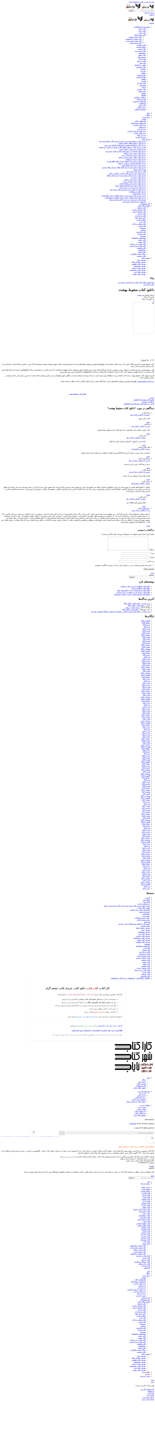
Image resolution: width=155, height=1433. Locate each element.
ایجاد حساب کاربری (147, 1389)
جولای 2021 (146, 725)
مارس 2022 (146, 709)
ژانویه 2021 (146, 737)
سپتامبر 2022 (145, 697)
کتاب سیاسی (141, 256)
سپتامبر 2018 (145, 774)
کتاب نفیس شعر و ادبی (133, 41)
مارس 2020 (146, 756)
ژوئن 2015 (146, 844)
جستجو (151, 575)
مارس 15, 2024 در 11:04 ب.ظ (139, 460)
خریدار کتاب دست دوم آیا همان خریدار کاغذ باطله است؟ (126, 161)
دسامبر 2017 (145, 790)
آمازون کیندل (141, 99)
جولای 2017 (146, 800)
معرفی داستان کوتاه (139, 262)
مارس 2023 (146, 685)
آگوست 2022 (145, 699)
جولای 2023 (146, 677)
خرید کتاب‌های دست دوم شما (85, 1017)
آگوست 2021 (145, 723)
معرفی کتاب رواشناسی (137, 270)
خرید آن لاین (141, 129)
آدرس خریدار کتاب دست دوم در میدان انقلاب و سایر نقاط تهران (123, 196)
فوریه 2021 (146, 735)
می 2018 (147, 780)
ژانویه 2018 (146, 788)
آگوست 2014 (145, 862)
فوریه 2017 (146, 810)
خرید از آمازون (140, 137)
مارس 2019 (146, 766)
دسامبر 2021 (145, 715)
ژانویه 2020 (146, 760)
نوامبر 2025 (146, 637)
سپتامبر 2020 (145, 745)
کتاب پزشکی (145, 974)
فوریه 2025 (146, 641)
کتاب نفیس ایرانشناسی (133, 39)
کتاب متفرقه (141, 45)
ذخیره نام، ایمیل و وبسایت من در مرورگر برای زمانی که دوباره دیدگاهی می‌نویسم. (123, 565)
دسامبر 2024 (145, 645)
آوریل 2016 (146, 830)
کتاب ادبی (142, 222)
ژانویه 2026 (146, 633)
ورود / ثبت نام (145, 1376)
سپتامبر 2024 (145, 649)
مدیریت (143, 71)
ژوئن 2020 (146, 752)
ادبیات (144, 87)
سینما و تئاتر (141, 57)
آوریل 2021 (146, 731)
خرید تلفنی (142, 127)
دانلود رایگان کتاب (144, 282)
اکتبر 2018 (146, 772)
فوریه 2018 (146, 786)
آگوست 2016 (145, 822)
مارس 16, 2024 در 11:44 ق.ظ (139, 472)
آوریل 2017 (146, 806)
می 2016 (147, 828)
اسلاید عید (146, 902)
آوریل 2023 (146, 683)
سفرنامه (143, 85)
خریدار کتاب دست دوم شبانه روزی (133, 155)
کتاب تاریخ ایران (140, 216)
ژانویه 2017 (146, 812)
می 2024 (147, 657)
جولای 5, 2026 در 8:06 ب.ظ (136, 499)
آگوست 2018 (145, 776)
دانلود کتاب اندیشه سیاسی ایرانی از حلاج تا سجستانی (132, 594)
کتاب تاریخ (142, 29)
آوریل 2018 (146, 782)
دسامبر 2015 (145, 838)
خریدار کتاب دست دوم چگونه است (133, 165)
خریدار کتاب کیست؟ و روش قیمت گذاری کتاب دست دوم (126, 151)
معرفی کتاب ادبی (139, 272)
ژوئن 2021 (146, 727)
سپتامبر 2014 (145, 860)
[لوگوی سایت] (147, 8)
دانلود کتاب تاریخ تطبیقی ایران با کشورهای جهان (133, 590)
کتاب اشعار (142, 252)
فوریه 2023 (146, 687)
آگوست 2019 (145, 762)
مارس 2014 (146, 872)
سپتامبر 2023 (145, 673)
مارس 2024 (146, 661)
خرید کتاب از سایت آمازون (136, 131)
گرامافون (142, 103)
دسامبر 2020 (145, 739)
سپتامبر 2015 (145, 840)
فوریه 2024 (146, 663)
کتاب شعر (142, 105)
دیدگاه (151, 550)
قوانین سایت (141, 1109)
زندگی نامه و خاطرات (138, 254)
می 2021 (147, 729)
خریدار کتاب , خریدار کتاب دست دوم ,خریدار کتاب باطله (126, 175)
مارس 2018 (146, 784)
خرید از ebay (141, 135)
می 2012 (147, 886)
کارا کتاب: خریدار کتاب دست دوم (134, 202)
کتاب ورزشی (141, 61)
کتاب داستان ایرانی (139, 212)
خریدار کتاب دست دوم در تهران (135, 179)
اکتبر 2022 (146, 695)
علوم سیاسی (141, 75)
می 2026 (147, 627)
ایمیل (151, 557)
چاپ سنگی (142, 91)
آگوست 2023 (145, 675)
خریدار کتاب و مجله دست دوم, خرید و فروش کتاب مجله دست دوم (122, 141)
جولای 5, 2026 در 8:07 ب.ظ (136, 438)
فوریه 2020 (146, 758)
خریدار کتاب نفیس (139, 169)
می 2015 (147, 846)
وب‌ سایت (150, 561)
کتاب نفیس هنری (136, 43)
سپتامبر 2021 (145, 721)
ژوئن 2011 (146, 888)
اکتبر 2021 (146, 719)
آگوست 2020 (145, 747)
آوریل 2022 (146, 707)
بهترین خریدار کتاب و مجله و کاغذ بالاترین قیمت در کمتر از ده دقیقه (122, 147)
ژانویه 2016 (146, 836)
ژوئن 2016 (146, 826)
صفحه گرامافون (140, 109)
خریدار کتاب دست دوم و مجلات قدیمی (132, 183)
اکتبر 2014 (146, 858)
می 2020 (147, 754)
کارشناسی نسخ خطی (138, 123)
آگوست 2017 (145, 798)
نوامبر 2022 (146, 693)
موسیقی (143, 236)
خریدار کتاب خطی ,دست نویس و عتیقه (132, 157)
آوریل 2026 (146, 629)
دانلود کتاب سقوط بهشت (77, 394)
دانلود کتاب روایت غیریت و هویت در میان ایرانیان (133, 592)
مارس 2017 (146, 808)
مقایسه (147, 1374)
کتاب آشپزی (141, 234)
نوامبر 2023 (146, 669)
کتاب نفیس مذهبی (135, 37)
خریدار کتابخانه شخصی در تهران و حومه (132, 163)
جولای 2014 (146, 864)
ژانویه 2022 (146, 713)
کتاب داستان (141, 208)
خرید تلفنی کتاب (140, 1111)
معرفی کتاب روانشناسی (141, 938)
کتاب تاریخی (141, 214)
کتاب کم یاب (141, 83)
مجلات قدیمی (141, 47)
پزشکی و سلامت (140, 97)
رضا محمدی (146, 508)
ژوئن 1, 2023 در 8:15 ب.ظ (141, 426)
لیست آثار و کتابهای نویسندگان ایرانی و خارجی (134, 924)
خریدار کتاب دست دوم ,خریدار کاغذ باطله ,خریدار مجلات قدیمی (124, 167)
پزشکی (143, 230)
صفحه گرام (81, 994)
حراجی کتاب (141, 107)
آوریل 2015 (146, 848)
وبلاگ (144, 1080)
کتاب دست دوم (140, 51)
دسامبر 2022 (145, 691)
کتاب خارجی (141, 89)
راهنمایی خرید (145, 1105)
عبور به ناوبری (149, 2)
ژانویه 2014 (146, 876)
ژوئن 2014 (146, 866)
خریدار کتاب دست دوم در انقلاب (134, 153)
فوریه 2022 (146, 711)
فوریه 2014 (146, 874)
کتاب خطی (142, 55)
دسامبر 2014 (145, 854)
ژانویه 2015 (146, 852)
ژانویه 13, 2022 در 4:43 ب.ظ (140, 415)
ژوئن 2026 (146, 625)
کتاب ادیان (142, 59)
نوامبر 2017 (146, 792)
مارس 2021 (146, 733)
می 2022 (147, 705)
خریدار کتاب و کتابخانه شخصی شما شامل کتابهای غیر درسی (125, 145)
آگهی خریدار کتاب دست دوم (136, 171)
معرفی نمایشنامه (140, 266)
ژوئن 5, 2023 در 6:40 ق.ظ (141, 449)
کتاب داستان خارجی (139, 210)
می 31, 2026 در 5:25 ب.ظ (141, 510)
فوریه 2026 (146, 631)
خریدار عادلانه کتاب (139, 194)
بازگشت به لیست (148, 402)
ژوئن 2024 (146, 655)
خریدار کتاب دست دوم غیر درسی (134, 181)
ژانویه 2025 (146, 643)
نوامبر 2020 (146, 741)
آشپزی (143, 81)
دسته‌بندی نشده (144, 912)
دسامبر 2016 (145, 814)
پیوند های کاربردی (144, 1091)
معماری (143, 69)
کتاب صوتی (142, 242)
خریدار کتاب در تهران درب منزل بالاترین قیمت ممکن (127, 200)
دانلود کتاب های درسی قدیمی (140, 910)
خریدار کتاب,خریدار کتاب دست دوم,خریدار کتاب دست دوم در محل (127, 906)
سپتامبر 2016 (145, 820)
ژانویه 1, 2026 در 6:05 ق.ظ (140, 483)
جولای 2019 (146, 764)
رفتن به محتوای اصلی (136, 2)
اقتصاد (143, 79)
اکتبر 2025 (146, 639)
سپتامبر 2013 (145, 882)
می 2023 (147, 681)
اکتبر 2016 (146, 818)
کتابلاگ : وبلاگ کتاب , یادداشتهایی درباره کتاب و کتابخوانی (130, 978)
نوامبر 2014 (146, 856)
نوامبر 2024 (146, 647)
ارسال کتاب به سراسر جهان (136, 1101)
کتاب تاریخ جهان (140, 218)
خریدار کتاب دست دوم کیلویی (135, 159)
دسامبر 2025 (145, 635)
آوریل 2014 (146, 870)
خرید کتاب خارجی (139, 125)
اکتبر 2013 (146, 880)
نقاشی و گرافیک (140, 65)
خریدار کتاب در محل (132, 607)
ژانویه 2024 (146, 665)
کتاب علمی (142, 240)
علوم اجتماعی (141, 77)
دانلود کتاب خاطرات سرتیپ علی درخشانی (135, 586)
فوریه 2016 (146, 834)
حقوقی (143, 93)
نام (152, 553)
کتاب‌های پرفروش (139, 101)
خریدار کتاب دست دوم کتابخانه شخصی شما (130, 185)
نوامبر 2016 (146, 816)
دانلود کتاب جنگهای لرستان (140, 588)
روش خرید (146, 916)
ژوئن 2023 (146, 679)
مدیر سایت (141, 295)
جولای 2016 (146, 824)
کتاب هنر (143, 63)
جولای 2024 (146, 653)
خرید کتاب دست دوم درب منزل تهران (132, 187)
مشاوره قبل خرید (139, 1115)
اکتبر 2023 (146, 671)
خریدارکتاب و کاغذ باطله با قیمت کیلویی (132, 143)
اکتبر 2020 (146, 743)
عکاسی (143, 73)
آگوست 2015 (145, 842)
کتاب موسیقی (141, 67)
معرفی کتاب (141, 1084)
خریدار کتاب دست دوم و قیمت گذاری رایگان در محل (127, 173)
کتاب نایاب (142, 33)
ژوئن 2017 (146, 802)
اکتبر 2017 (146, 794)
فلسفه (143, 95)
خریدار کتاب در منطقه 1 (137, 192)
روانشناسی (142, 53)
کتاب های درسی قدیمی (137, 246)
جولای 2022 (146, 701)
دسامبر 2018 (145, 770)
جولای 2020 (146, 750)
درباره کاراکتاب (140, 1097)
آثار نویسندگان (141, 1086)
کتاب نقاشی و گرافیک (138, 1254)
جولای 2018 (146, 778)
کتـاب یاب (142, 1093)
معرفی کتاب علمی (139, 274)
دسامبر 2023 (145, 667)
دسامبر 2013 (145, 878)
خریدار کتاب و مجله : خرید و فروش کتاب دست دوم (128, 189)
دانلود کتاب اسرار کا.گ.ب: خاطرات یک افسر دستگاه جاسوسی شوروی (115, 611)
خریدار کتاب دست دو (138, 177)
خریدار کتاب (141, 1095)
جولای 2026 (146, 623)
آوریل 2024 (146, 659)
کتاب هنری (142, 226)
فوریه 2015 (146, 850)
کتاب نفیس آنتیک (140, 35)
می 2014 (147, 868)
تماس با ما (142, 1107)
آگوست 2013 (145, 884)
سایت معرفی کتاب (143, 920)
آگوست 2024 (145, 651)
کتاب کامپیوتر (141, 232)
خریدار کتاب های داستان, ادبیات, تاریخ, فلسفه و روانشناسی (125, 198)
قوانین (143, 119)
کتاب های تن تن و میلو (138, 244)
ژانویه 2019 (146, 768)
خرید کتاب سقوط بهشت (145, 381)
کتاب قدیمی (141, 49)
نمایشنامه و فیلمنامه (138, 238)
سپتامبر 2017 (145, 796)
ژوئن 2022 (146, 703)
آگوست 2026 (145, 621)
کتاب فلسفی (141, 248)
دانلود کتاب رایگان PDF (132, 603)
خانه (152, 282)
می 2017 (147, 804)
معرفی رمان (141, 260)
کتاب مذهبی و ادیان (139, 224)
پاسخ (148, 422)
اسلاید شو (146, 900)
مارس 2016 (146, 832)
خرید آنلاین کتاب (140, 1113)
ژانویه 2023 (146, 689)
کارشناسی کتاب (140, 121)
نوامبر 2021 (146, 717)
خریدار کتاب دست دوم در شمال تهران (132, 149)
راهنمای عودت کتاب (139, 1099)
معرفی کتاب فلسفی (138, 264)
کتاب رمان (142, 31)
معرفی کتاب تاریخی (139, 268)
